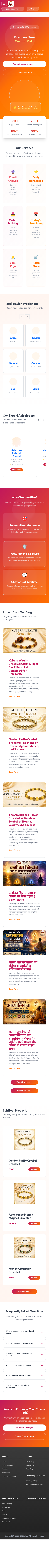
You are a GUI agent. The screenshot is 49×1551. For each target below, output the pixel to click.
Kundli (4, 1461)
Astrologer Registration (34, 1484)
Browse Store (23, 1292)
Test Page (30, 1469)
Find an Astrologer (24, 1427)
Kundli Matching (8, 1465)
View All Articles (23, 1082)
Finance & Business (9, 1518)
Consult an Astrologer (23, 64)
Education (5, 1514)
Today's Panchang (9, 1476)
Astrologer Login (32, 1481)
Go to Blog (30, 1461)
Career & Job (7, 1522)
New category (7, 1503)
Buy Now (34, 1169)
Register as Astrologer (12, 9)
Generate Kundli (24, 72)
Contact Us (30, 1465)
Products (5, 1469)
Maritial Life (6, 1507)
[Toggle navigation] (4, 4)
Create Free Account (24, 1436)
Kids (3, 1511)
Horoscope (6, 1473)
